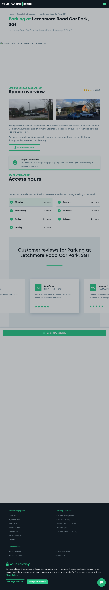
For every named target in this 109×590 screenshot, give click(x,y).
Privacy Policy (11, 575)
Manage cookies (15, 582)
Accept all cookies (37, 582)
